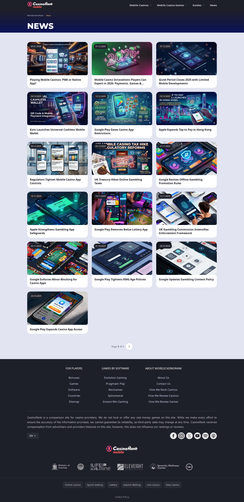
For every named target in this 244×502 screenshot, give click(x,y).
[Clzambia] (100, 467)
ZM (31, 435)
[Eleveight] (130, 467)
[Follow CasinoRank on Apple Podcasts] (213, 435)
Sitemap (74, 401)
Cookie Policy (122, 497)
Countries (74, 396)
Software (74, 390)
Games (74, 384)
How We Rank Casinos (163, 390)
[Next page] (129, 346)
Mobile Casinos (139, 5)
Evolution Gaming (115, 378)
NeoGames (115, 390)
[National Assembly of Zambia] (80, 467)
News (213, 5)
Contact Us (163, 384)
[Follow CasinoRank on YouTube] (197, 435)
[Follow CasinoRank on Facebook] (173, 435)
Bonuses (74, 378)
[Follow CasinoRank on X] (189, 435)
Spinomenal (115, 396)
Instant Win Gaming (115, 401)
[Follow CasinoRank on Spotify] (205, 435)
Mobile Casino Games (170, 5)
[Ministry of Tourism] (61, 467)
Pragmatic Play (115, 384)
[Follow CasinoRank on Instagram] (181, 435)
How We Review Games (163, 401)
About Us (163, 378)
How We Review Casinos (163, 396)
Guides (197, 5)
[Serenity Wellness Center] (164, 467)
